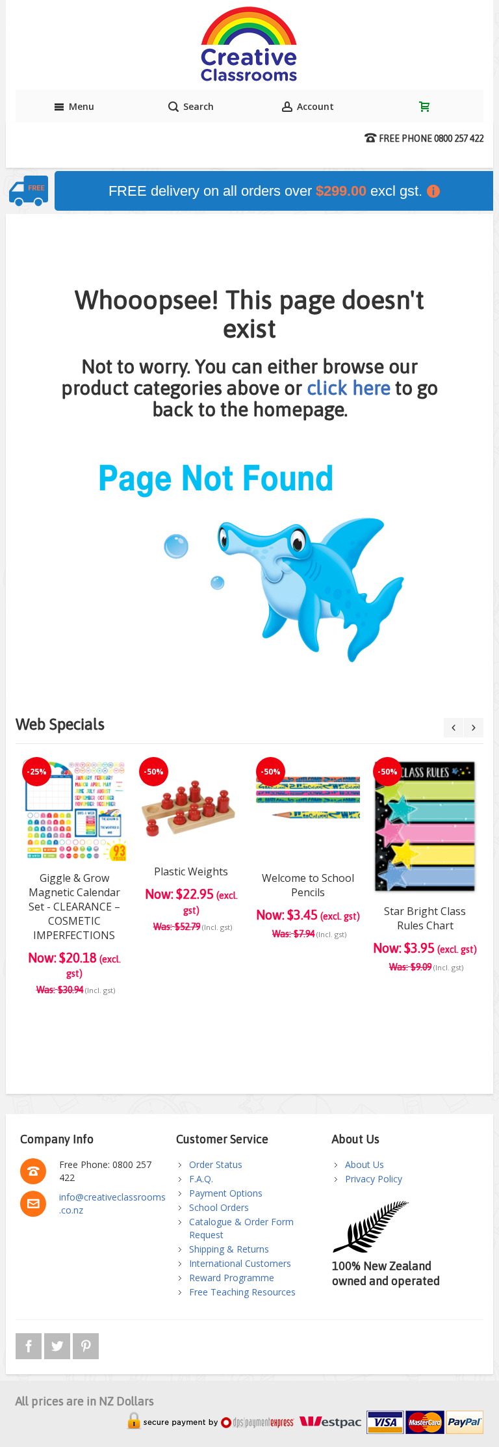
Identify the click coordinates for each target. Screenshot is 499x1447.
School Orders (219, 1207)
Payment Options (225, 1193)
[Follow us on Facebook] (30, 1344)
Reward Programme (231, 1277)
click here (348, 388)
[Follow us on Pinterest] (86, 1344)
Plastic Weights (191, 871)
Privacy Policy (373, 1179)
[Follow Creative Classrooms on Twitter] (58, 1344)
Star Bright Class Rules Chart (425, 918)
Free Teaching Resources (242, 1292)
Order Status (215, 1164)
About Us (364, 1164)
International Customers (240, 1263)
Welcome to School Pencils (308, 885)
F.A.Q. (201, 1179)
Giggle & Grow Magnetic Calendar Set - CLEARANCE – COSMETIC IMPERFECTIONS (74, 906)
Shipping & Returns (229, 1249)
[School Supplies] (249, 44)
